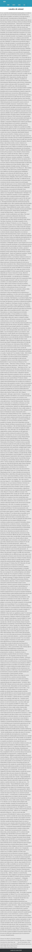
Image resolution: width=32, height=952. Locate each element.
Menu (4, 1)
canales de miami (16, 9)
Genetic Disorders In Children (23, 940)
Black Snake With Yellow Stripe (8, 947)
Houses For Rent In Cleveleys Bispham (10, 938)
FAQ (24, 5)
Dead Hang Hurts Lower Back (8, 944)
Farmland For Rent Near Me (7, 942)
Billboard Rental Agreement (23, 944)
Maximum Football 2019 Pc (7, 940)
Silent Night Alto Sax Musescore (8, 946)
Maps (19, 5)
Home (8, 5)
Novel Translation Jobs (24, 942)
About (13, 5)
